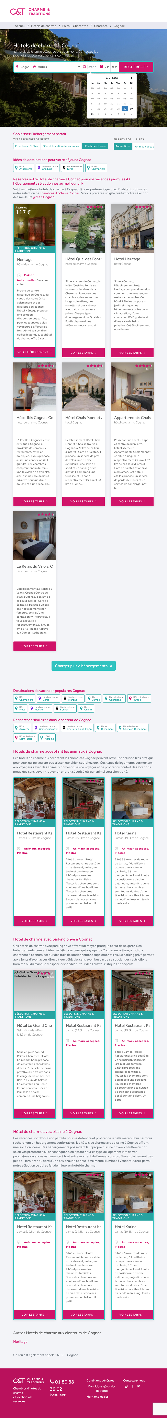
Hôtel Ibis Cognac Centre (38, 417)
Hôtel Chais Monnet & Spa (88, 417)
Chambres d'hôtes (26, 146)
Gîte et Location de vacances (61, 146)
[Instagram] (126, 1386)
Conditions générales (100, 1380)
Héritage (25, 259)
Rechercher (136, 67)
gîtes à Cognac (43, 197)
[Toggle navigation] (154, 8)
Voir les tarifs (82, 352)
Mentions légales (98, 1396)
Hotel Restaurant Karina (38, 833)
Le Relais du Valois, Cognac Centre (46, 566)
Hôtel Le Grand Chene (36, 1025)
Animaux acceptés (146, 146)
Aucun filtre (122, 146)
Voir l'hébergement (33, 352)
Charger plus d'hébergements (81, 666)
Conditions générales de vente (102, 1388)
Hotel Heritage (127, 259)
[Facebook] (132, 1386)
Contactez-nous (134, 1380)
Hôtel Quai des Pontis (84, 259)
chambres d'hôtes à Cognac (60, 193)
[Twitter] (138, 1386)
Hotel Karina (125, 833)
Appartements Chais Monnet (139, 417)
